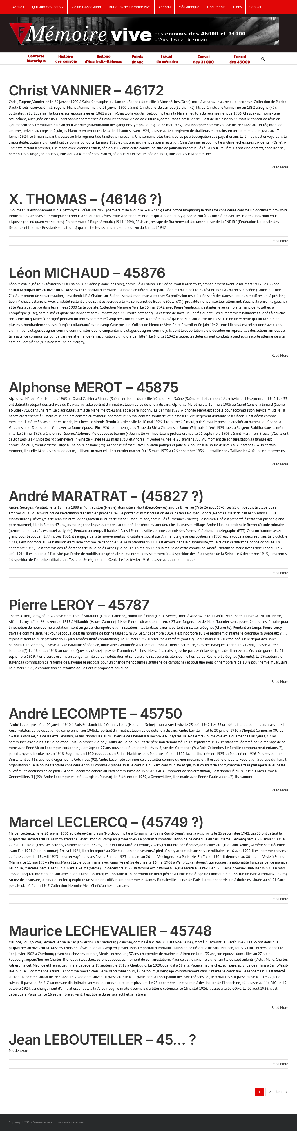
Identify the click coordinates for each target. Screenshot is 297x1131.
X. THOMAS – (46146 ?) (85, 199)
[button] (263, 58)
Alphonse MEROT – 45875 (93, 387)
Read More (279, 167)
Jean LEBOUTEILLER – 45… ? (102, 1039)
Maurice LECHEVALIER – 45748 (110, 930)
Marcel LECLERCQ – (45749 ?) (106, 822)
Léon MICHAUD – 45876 (87, 272)
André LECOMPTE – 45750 (95, 713)
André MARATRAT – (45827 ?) (106, 496)
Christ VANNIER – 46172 (86, 90)
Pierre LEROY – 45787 (79, 604)
